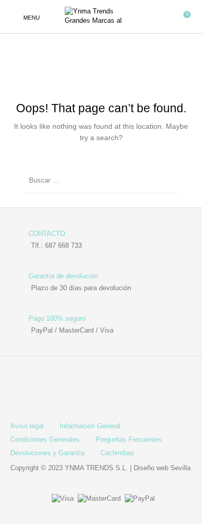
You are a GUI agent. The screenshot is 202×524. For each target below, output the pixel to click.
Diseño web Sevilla (162, 468)
